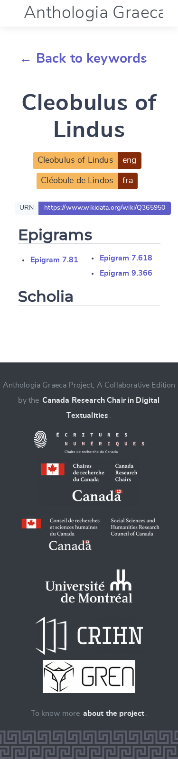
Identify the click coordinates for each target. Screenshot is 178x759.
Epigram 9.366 (126, 273)
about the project (114, 713)
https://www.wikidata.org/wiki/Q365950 (104, 207)
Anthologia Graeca (95, 12)
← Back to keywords (83, 58)
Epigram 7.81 (54, 260)
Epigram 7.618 (126, 258)
